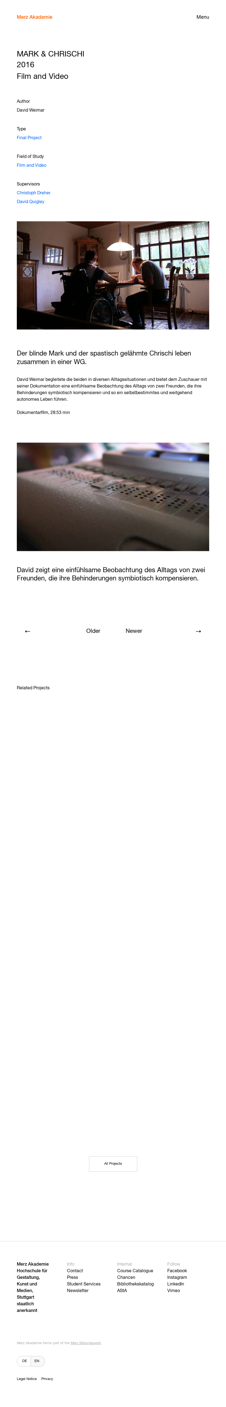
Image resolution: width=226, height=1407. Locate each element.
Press (72, 1278)
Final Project (29, 138)
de (24, 1361)
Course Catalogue (135, 1271)
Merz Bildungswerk (86, 1343)
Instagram (177, 1278)
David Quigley (30, 202)
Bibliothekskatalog (135, 1284)
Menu (203, 17)
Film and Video (31, 165)
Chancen (126, 1278)
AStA (122, 1291)
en (36, 1361)
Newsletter (77, 1291)
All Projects (113, 1164)
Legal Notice (27, 1379)
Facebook (177, 1271)
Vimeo (173, 1291)
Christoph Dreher (33, 193)
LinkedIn (175, 1284)
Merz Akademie (34, 17)
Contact (75, 1271)
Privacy (47, 1379)
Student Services (84, 1284)
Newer (134, 631)
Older (93, 631)
